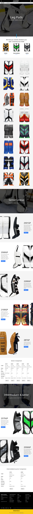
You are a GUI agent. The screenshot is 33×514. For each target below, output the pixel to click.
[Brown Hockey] (16, 1)
